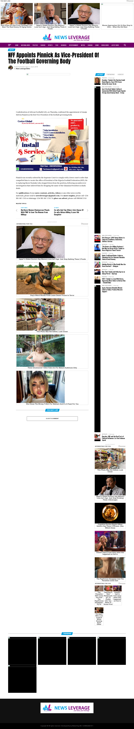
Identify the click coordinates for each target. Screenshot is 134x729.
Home (16, 45)
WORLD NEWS (105, 45)
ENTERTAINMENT (73, 45)
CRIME (97, 45)
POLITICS (35, 45)
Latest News (115, 45)
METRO (83, 45)
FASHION (43, 45)
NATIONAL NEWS (25, 45)
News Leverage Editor (23, 68)
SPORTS (50, 45)
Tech (56, 45)
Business (63, 45)
